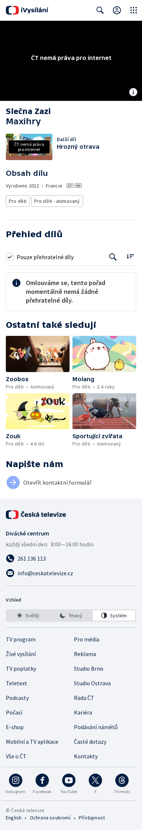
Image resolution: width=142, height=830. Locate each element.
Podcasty (17, 697)
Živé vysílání (21, 653)
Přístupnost (92, 817)
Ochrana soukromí (50, 817)
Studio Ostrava (92, 683)
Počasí (14, 712)
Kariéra (83, 712)
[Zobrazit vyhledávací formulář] (100, 10)
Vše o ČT (16, 756)
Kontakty (86, 756)
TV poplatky (21, 668)
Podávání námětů (96, 727)
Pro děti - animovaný (57, 201)
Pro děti (18, 201)
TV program (21, 639)
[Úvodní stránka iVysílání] (27, 10)
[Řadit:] (130, 256)
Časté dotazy (90, 741)
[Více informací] (133, 92)
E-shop (15, 727)
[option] (28, 615)
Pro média (86, 639)
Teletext (16, 683)
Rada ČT (84, 697)
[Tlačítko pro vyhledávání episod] (113, 257)
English (13, 817)
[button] (38, 354)
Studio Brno (88, 668)
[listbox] (71, 615)
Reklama (85, 653)
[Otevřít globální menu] (133, 10)
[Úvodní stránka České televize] (36, 514)
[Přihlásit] (117, 10)
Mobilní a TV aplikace (32, 741)
